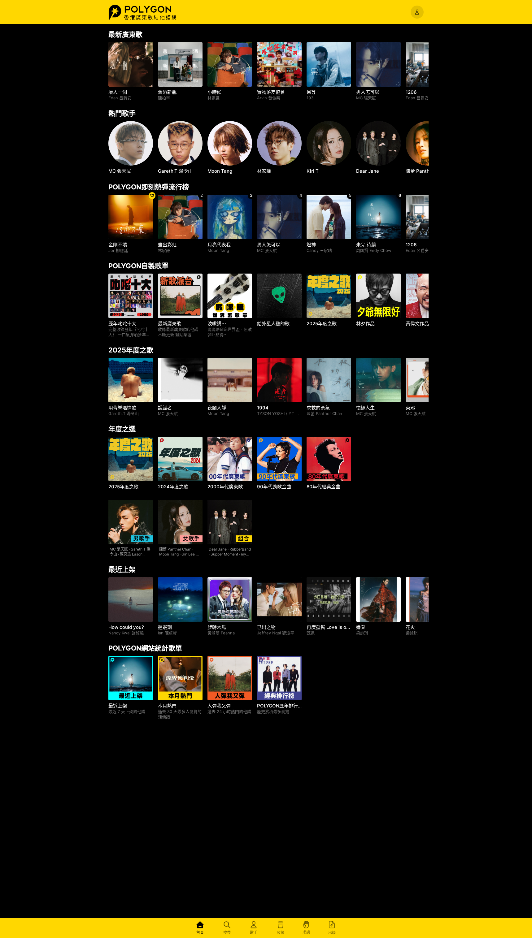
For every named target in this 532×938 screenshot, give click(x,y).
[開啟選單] (417, 12)
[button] (154, 9)
